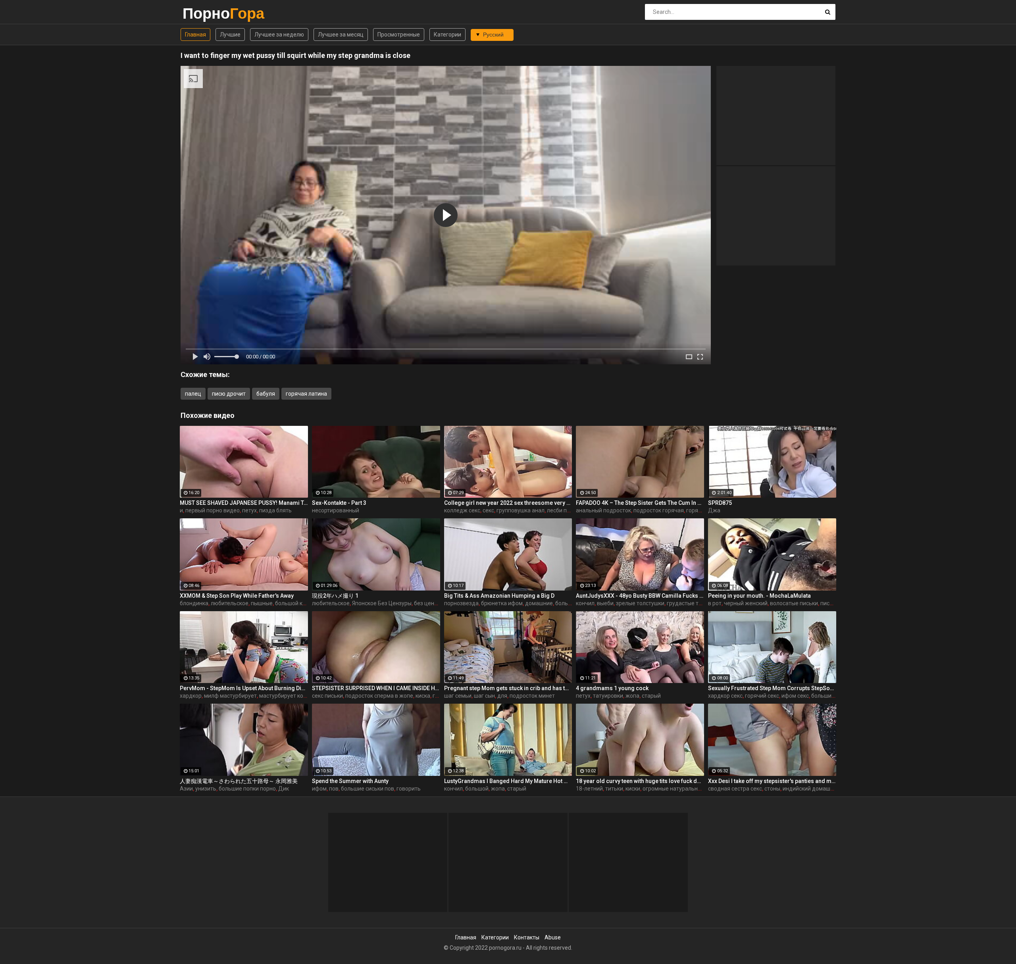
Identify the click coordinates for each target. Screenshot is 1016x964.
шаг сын (484, 696)
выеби (605, 603)
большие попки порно (247, 788)
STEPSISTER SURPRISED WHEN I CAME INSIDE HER (376, 688)
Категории (447, 34)
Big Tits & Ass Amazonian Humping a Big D (499, 596)
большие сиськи (832, 696)
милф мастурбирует (230, 696)
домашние (539, 603)
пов (334, 788)
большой (477, 788)
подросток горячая (658, 510)
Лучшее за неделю (279, 34)
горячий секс (762, 696)
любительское (229, 603)
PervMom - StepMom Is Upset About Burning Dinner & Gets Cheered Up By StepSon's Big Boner (244, 688)
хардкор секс (725, 696)
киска (423, 696)
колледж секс (462, 510)
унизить (205, 788)
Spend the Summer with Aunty (350, 781)
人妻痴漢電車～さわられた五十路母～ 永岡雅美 (239, 781)
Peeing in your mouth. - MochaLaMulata (759, 596)
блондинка (194, 603)
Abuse (553, 937)
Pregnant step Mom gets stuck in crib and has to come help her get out (508, 688)
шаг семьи (457, 696)
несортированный (335, 510)
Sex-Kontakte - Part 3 (339, 503)
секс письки (327, 696)
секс (488, 510)
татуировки (608, 696)
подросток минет (532, 696)
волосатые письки (794, 603)
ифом (319, 788)
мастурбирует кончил (287, 696)
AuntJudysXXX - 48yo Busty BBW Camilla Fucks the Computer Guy (640, 596)
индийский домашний (811, 788)
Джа (714, 510)
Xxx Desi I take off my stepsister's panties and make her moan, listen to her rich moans (772, 781)
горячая (697, 510)
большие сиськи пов (367, 788)
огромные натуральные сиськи (683, 788)
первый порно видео (212, 510)
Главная (195, 34)
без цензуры (430, 603)
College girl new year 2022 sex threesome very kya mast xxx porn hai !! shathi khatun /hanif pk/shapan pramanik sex (508, 503)
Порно (203, 13)
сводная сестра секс (735, 788)
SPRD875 (720, 503)
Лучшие (230, 34)
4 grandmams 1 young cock (612, 688)
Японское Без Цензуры (382, 603)
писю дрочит (229, 394)
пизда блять (275, 510)
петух (249, 510)
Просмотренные (398, 34)
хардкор (191, 696)
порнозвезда (461, 603)
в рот (715, 603)
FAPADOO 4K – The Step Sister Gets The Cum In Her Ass (640, 503)
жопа (632, 696)
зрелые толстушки (640, 603)
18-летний (589, 788)
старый (651, 696)
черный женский (746, 603)
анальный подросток (603, 510)
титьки (614, 788)
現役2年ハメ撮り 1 (335, 596)
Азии (186, 788)
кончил (585, 603)
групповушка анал (520, 510)
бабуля (265, 394)
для (502, 696)
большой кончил (296, 603)
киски (632, 788)
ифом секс (795, 696)
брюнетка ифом (502, 603)
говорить (408, 788)
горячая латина (306, 394)
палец (193, 394)
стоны (772, 788)
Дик (283, 788)
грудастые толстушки (695, 603)
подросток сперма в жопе (379, 696)
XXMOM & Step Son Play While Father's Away (237, 596)
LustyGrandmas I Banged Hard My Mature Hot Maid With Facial (508, 781)
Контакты (526, 937)
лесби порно (563, 510)
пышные (262, 603)
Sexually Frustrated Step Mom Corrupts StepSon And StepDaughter (772, 688)
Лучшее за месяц (341, 34)
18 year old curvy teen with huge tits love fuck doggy (640, 781)
